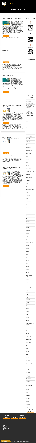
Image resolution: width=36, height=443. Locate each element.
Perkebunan (27, 294)
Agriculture (27, 123)
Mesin (26, 255)
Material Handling (28, 252)
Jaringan (27, 213)
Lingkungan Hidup (28, 237)
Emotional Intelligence (29, 177)
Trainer (27, 366)
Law (26, 231)
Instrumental (27, 209)
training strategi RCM (29, 381)
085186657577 (5, 427)
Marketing (27, 251)
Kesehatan (27, 219)
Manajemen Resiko (28, 246)
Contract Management (29, 160)
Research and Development (30, 325)
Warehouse (27, 396)
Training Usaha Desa (29, 385)
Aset (26, 130)
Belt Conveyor (28, 138)
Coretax (27, 162)
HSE (26, 197)
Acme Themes (27, 441)
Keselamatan (8, 155)
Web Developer (28, 398)
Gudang (27, 192)
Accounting (27, 118)
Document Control (28, 172)
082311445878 (5, 432)
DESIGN (27, 166)
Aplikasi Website (28, 129)
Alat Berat (27, 126)
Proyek (27, 314)
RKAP (26, 327)
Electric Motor (28, 174)
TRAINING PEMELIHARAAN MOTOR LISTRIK (12, 105)
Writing (27, 407)
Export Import (28, 180)
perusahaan (27, 302)
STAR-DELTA (20, 64)
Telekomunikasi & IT (29, 363)
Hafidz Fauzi (9, 106)
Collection (27, 159)
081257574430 (5, 421)
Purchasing (27, 317)
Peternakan (27, 303)
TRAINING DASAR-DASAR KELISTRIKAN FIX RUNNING (10, 65)
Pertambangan (28, 299)
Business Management (29, 150)
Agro (26, 124)
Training (7, 37)
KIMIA (27, 224)
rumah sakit (27, 328)
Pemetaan (27, 282)
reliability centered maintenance (30, 321)
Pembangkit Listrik (28, 281)
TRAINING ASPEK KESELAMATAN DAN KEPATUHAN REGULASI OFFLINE (12, 157)
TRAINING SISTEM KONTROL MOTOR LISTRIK (12, 49)
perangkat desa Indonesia (29, 290)
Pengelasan (27, 285)
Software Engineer (28, 342)
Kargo (26, 215)
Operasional (27, 266)
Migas (27, 257)
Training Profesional (29, 376)
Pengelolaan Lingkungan (29, 287)
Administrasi (27, 120)
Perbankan (27, 293)
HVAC (27, 203)
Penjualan (27, 288)
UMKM (27, 393)
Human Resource (28, 201)
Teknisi (27, 359)
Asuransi (27, 132)
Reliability (27, 320)
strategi (27, 348)
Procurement (28, 309)
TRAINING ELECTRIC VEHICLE (9, 75)
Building (27, 144)
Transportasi (14, 124)
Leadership (27, 233)
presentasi (27, 308)
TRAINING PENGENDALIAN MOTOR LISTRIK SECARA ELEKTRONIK (12, 168)
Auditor (27, 135)
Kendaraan (4, 37)
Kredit (27, 228)
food (26, 186)
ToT (26, 365)
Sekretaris (27, 333)
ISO (26, 212)
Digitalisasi (27, 169)
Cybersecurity (28, 165)
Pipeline (27, 305)
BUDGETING (28, 141)
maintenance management (29, 242)
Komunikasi (27, 225)
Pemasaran (27, 279)
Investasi (27, 210)
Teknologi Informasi (29, 360)
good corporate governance (30, 189)
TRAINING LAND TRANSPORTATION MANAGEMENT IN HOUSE (11, 158)
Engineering (4, 124)
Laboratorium (28, 230)
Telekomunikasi (28, 362)
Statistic (27, 345)
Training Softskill (28, 379)
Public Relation (28, 315)
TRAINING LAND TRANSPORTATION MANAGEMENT (10, 135)
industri (27, 204)
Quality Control (28, 318)
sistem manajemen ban (29, 339)
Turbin (27, 392)
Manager (27, 243)
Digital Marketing (28, 168)
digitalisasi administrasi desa (30, 171)
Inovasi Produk (28, 206)
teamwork (27, 357)
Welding (27, 399)
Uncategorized (28, 395)
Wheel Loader (28, 404)
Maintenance (11, 124)
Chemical (27, 151)
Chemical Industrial (28, 153)
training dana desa (28, 371)
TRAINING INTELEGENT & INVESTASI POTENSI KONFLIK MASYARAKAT (30, 112)
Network (27, 263)
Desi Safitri (9, 19)
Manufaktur (27, 248)
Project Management (29, 312)
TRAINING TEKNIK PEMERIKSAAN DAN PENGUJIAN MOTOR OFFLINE (14, 128)
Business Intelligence (29, 148)
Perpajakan (27, 297)
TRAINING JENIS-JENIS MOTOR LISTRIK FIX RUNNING (10, 125)
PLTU (26, 306)
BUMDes (27, 145)
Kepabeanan (27, 218)
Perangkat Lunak (28, 291)
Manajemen (11, 155)
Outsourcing (27, 269)
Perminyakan (28, 296)
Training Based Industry (29, 369)
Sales (26, 330)
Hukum (27, 198)
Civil (26, 154)
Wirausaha (27, 405)
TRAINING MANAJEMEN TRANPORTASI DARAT (12, 18)
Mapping (27, 249)
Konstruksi (27, 227)
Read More (6, 35)
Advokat (27, 121)
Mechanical (27, 254)
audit (26, 133)
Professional (27, 311)
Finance (27, 183)
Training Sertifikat (28, 378)
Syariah (27, 354)
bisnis (26, 139)
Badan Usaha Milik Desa (29, 136)
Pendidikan (27, 284)
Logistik (27, 239)
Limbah (27, 236)
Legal (26, 234)
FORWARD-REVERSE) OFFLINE (14, 64)
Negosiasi (27, 260)
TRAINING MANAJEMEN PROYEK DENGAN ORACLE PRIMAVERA (30, 106)
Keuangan (27, 222)
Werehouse (27, 401)
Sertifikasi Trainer (28, 336)
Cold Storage (28, 157)
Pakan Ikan (27, 272)
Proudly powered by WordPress (11, 441)
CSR (26, 163)
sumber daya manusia (16, 155)
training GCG (28, 372)
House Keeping (28, 195)
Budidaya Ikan (28, 142)
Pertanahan (27, 300)
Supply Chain (27, 351)
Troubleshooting (19, 124)
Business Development (29, 147)
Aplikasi (27, 127)
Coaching (27, 156)
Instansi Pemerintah (29, 207)
